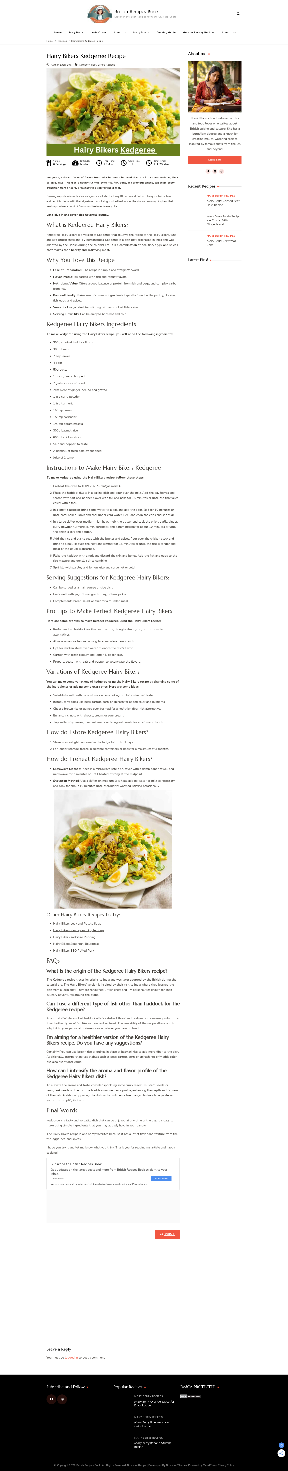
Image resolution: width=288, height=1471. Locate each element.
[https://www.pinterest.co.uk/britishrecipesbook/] (62, 1399)
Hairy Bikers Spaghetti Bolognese (76, 944)
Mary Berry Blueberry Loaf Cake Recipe (152, 1424)
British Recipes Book (136, 11)
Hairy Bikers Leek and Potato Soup (77, 924)
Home (58, 32)
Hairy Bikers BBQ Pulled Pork (73, 951)
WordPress (210, 1465)
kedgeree (66, 334)
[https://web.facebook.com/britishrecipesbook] (51, 1399)
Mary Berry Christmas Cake (221, 243)
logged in (71, 1358)
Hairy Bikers (141, 32)
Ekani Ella (66, 65)
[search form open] (238, 14)
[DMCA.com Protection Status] (190, 1397)
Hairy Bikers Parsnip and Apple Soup (78, 930)
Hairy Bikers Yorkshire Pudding (74, 937)
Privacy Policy (226, 1465)
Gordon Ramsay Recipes (198, 32)
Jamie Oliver (98, 32)
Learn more (214, 159)
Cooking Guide (166, 32)
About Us (120, 32)
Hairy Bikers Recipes (103, 65)
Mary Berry (76, 32)
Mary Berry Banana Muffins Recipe (152, 1445)
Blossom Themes (176, 1465)
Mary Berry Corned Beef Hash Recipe (223, 203)
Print (169, 1234)
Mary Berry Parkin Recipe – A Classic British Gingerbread (223, 220)
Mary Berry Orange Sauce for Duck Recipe (154, 1403)
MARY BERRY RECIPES (221, 196)
